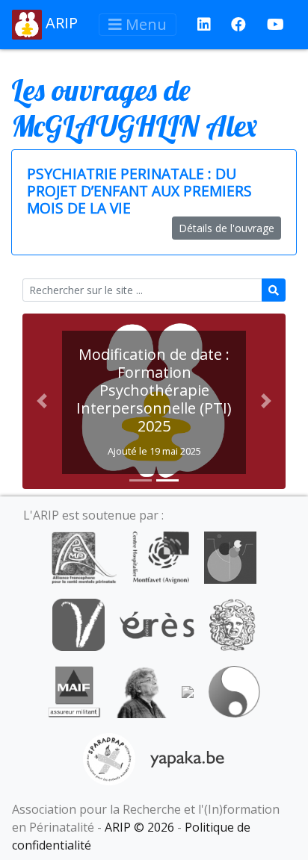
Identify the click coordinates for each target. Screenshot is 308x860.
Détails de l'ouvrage (226, 228)
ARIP (60, 23)
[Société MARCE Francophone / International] (234, 690)
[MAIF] (74, 690)
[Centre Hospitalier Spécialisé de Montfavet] (160, 556)
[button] (42, 401)
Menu (144, 24)
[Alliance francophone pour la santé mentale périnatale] (83, 556)
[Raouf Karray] (141, 690)
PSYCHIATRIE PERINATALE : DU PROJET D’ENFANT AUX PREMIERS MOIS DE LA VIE (139, 190)
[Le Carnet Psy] (232, 623)
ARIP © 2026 (139, 827)
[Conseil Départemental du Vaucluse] (78, 623)
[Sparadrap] (109, 758)
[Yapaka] (187, 758)
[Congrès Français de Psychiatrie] (230, 556)
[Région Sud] (187, 690)
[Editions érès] (157, 623)
